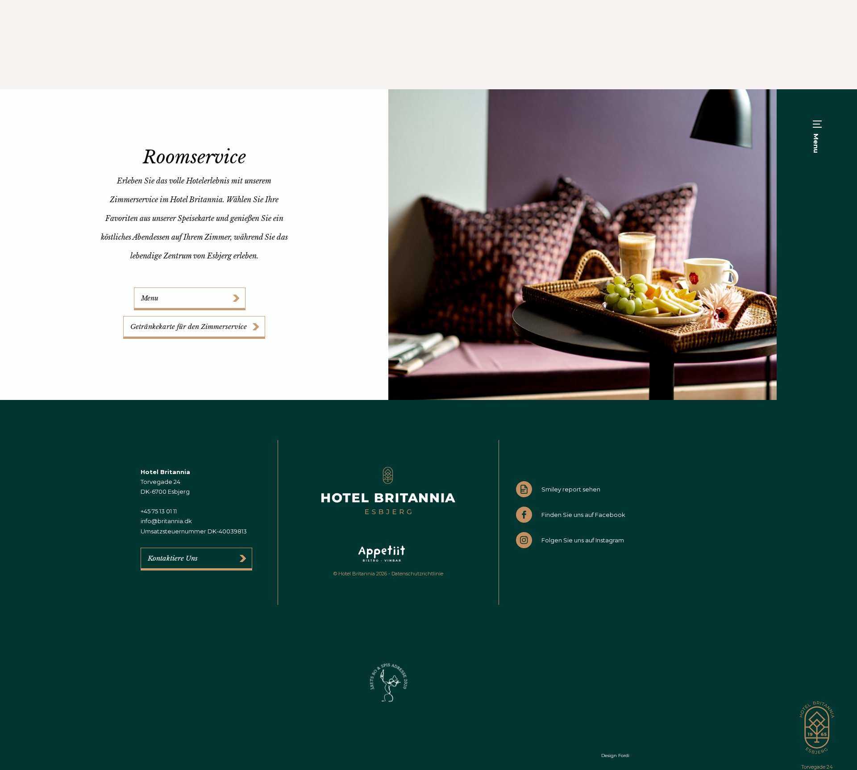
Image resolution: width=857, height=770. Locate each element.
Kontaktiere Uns (173, 558)
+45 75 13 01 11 (159, 511)
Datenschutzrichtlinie (417, 573)
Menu (149, 298)
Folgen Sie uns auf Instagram (582, 540)
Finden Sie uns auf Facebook (583, 514)
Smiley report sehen (570, 489)
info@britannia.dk (166, 520)
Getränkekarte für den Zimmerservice (188, 326)
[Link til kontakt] (582, 243)
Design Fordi (615, 755)
